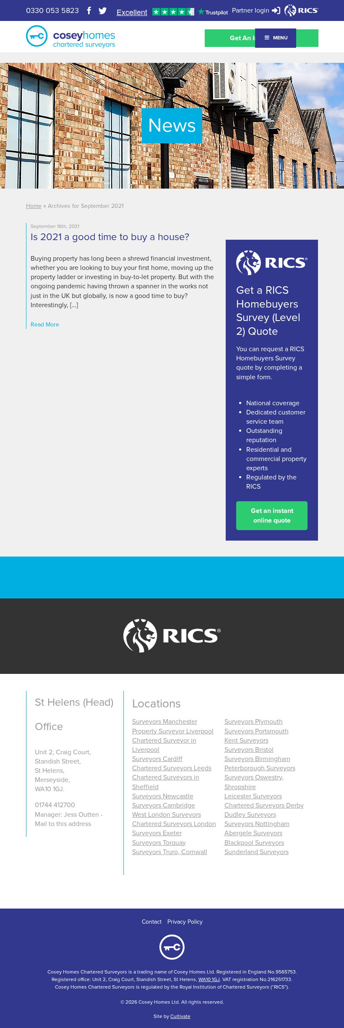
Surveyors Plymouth (253, 721)
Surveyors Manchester (164, 721)
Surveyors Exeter (157, 833)
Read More (45, 324)
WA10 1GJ (209, 979)
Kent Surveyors (246, 740)
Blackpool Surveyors (254, 843)
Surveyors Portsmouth (256, 731)
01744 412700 (55, 805)
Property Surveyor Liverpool (173, 731)
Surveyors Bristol (249, 750)
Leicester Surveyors (253, 796)
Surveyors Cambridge (163, 805)
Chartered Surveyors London (174, 824)
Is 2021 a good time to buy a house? (110, 237)
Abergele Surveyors (253, 833)
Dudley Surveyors (250, 814)
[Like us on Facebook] (89, 10)
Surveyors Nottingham (256, 824)
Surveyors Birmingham (257, 759)
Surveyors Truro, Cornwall (169, 852)
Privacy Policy (185, 921)
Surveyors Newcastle (162, 796)
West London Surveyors (166, 814)
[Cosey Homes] (70, 36)
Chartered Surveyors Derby (264, 805)
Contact (152, 921)
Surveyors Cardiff (157, 759)
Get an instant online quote (272, 515)
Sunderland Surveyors (256, 852)
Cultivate (180, 1016)
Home (34, 206)
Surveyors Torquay (159, 843)
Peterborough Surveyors (259, 768)
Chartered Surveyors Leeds (171, 768)
